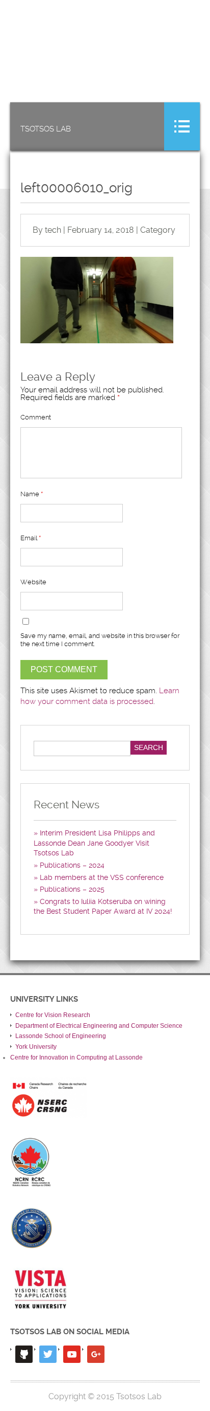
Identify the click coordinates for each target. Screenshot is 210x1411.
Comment (35, 417)
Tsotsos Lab (45, 129)
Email (30, 538)
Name (31, 494)
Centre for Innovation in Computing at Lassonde (76, 1057)
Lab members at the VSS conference (102, 877)
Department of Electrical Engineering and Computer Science (98, 1025)
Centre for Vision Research (52, 1015)
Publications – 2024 (72, 865)
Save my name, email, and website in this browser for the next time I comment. (99, 640)
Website (33, 582)
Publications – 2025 (72, 889)
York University (36, 1046)
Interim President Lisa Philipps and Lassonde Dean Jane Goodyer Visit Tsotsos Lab (94, 843)
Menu (182, 126)
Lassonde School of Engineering (60, 1036)
